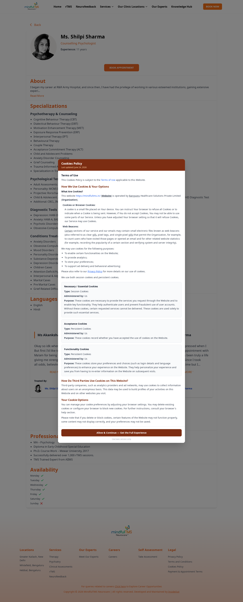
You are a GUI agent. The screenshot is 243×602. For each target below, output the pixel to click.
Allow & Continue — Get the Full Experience (121, 432)
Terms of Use (108, 179)
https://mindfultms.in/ (88, 195)
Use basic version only (121, 439)
